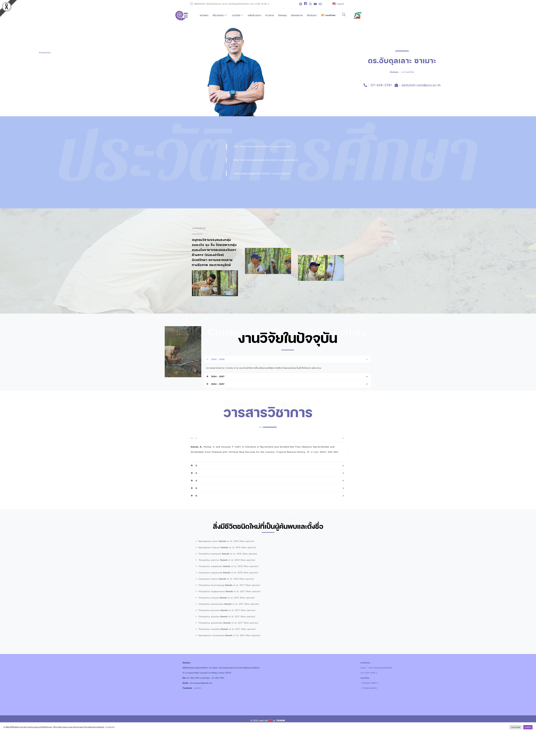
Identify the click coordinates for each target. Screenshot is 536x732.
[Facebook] (305, 4)
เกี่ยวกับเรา (218, 15)
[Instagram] (310, 4)
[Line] (301, 4)
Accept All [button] (528, 727)
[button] (344, 15)
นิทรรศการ (297, 15)
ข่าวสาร (269, 15)
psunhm (197, 688)
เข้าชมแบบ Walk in (370, 683)
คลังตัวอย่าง (254, 15)
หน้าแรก (204, 15)
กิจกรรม (282, 15)
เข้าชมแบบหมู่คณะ (369, 688)
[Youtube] (315, 4)
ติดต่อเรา (312, 15)
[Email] (320, 4)
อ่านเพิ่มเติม (110, 727)
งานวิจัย (236, 15)
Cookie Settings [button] (515, 727)
